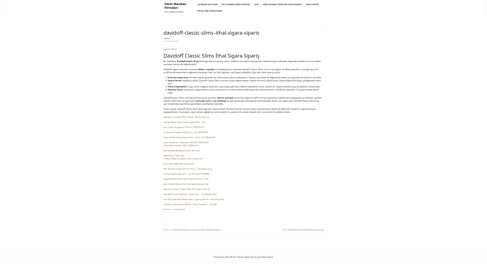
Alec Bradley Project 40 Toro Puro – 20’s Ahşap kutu (188, 168)
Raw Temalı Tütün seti (173, 155)
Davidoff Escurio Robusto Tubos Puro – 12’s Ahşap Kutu (190, 194)
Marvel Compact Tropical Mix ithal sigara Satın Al (186, 189)
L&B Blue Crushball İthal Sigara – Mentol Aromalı (186, 117)
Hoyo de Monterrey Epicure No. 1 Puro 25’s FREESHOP (189, 137)
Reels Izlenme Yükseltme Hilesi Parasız (282, 4)
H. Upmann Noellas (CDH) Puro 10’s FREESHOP (185, 132)
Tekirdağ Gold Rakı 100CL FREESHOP (180, 145)
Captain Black (169, 49)
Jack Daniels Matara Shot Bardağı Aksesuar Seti (186, 184)
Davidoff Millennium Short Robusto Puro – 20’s (185, 179)
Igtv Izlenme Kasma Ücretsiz (236, 4)
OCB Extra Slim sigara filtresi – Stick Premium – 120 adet (190, 204)
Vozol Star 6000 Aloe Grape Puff (178, 163)
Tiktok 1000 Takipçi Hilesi (209, 11)
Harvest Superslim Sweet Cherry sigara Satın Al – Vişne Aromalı (193, 199)
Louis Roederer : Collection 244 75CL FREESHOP (186, 142)
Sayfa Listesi (312, 4)
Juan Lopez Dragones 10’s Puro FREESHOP (183, 127)
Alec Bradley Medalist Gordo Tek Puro (181, 150)
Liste (256, 4)
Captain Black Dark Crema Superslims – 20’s (184, 122)
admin (167, 38)
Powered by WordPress (225, 257)
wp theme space (265, 257)
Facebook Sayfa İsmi (207, 4)
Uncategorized (178, 209)
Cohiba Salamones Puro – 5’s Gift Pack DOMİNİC (186, 174)
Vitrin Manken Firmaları (175, 6)
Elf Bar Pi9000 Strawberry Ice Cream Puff (182, 158)
